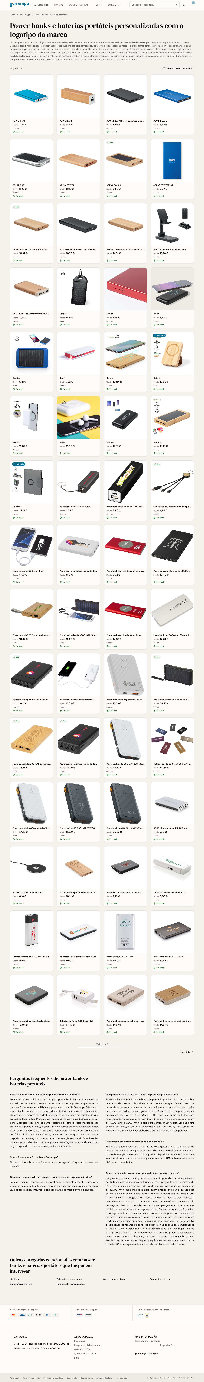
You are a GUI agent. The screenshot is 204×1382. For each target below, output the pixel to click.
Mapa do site (121, 1378)
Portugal (148, 1353)
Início (12, 14)
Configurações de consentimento (161, 1378)
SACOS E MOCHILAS (78, 4)
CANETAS (58, 4)
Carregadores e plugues (114, 1279)
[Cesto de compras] (191, 4)
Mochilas (14, 1279)
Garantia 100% (82, 1349)
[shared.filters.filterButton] (179, 68)
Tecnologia (25, 14)
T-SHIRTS (98, 4)
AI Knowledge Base (104, 1378)
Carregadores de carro (161, 1279)
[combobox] (153, 4)
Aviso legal (14, 1378)
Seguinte (185, 1052)
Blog (76, 1357)
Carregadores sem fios (21, 1284)
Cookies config (86, 1378)
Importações (167, 1345)
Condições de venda (31, 1378)
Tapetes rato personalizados (71, 1284)
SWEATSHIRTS (115, 4)
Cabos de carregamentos (69, 1279)
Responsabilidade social (87, 1345)
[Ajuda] (184, 4)
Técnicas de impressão (147, 1341)
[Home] (19, 5)
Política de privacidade (53, 1378)
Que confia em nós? (85, 1353)
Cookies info (72, 1378)
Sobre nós (79, 1341)
